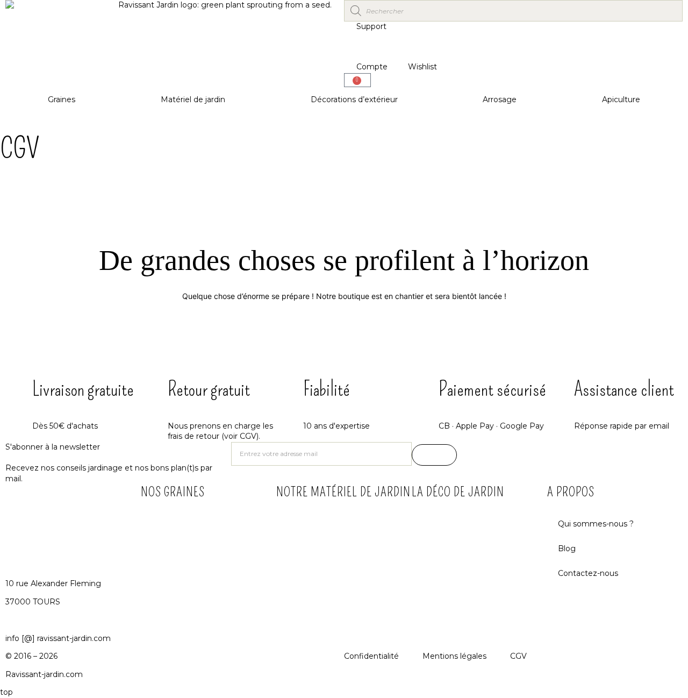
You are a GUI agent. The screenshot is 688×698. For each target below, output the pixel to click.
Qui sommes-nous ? (596, 524)
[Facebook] (470, 455)
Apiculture (621, 99)
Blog (567, 548)
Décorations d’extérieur (354, 99)
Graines (61, 99)
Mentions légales (454, 656)
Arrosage (500, 99)
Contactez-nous (588, 573)
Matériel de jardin (193, 99)
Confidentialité (371, 656)
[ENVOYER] (434, 455)
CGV (518, 656)
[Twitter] (526, 455)
